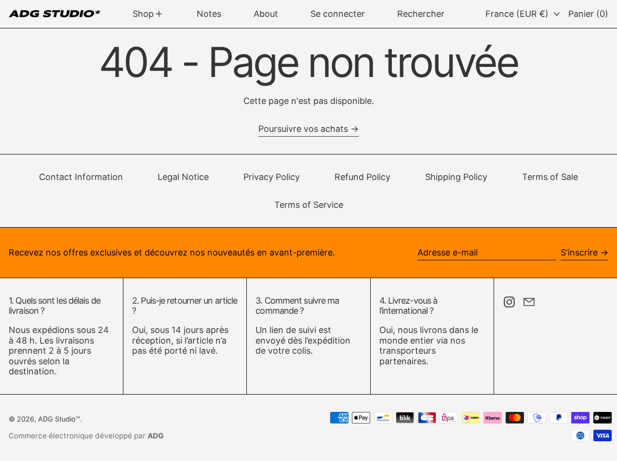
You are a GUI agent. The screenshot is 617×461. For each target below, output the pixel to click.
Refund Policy (362, 177)
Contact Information (81, 177)
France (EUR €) (518, 14)
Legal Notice (183, 177)
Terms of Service (308, 205)
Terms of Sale (550, 177)
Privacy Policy (271, 177)
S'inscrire (579, 252)
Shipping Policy (456, 177)
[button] (420, 14)
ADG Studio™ (59, 419)
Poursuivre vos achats (303, 129)
